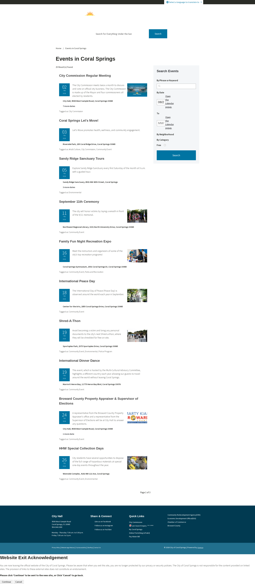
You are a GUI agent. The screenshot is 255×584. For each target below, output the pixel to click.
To (164, 113)
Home (58, 48)
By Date (166, 92)
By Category (163, 139)
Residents (169, 8)
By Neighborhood (165, 134)
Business (183, 8)
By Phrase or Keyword (167, 80)
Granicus (200, 548)
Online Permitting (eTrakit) (139, 533)
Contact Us (97, 548)
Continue (6, 581)
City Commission (135, 522)
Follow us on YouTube (103, 529)
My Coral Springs (135, 529)
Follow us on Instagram (104, 525)
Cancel (18, 581)
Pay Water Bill (134, 536)
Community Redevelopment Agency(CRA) (184, 515)
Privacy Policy (56, 548)
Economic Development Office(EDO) (182, 518)
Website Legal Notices (68, 548)
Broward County (174, 525)
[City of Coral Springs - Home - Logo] (74, 13)
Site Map (90, 548)
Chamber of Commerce (177, 522)
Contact (197, 8)
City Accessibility (81, 548)
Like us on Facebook (103, 521)
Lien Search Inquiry (142, 526)
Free (159, 145)
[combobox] (183, 2)
